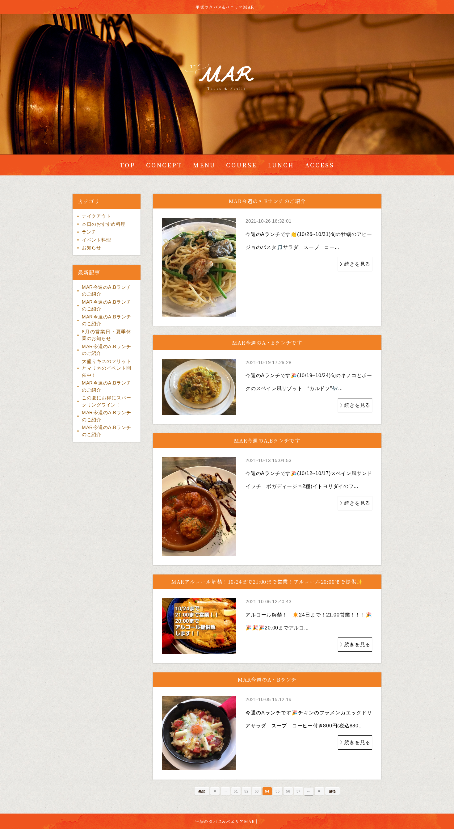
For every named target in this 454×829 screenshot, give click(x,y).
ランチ (89, 231)
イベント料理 (96, 239)
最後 (332, 791)
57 (298, 791)
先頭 (202, 791)
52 (246, 791)
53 (257, 791)
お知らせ (91, 247)
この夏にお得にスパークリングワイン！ (106, 401)
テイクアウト (96, 216)
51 (236, 791)
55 (277, 791)
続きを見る (357, 264)
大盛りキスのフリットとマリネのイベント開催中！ (106, 368)
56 (288, 791)
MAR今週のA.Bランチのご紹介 (106, 290)
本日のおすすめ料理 (104, 224)
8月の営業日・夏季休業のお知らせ (106, 335)
